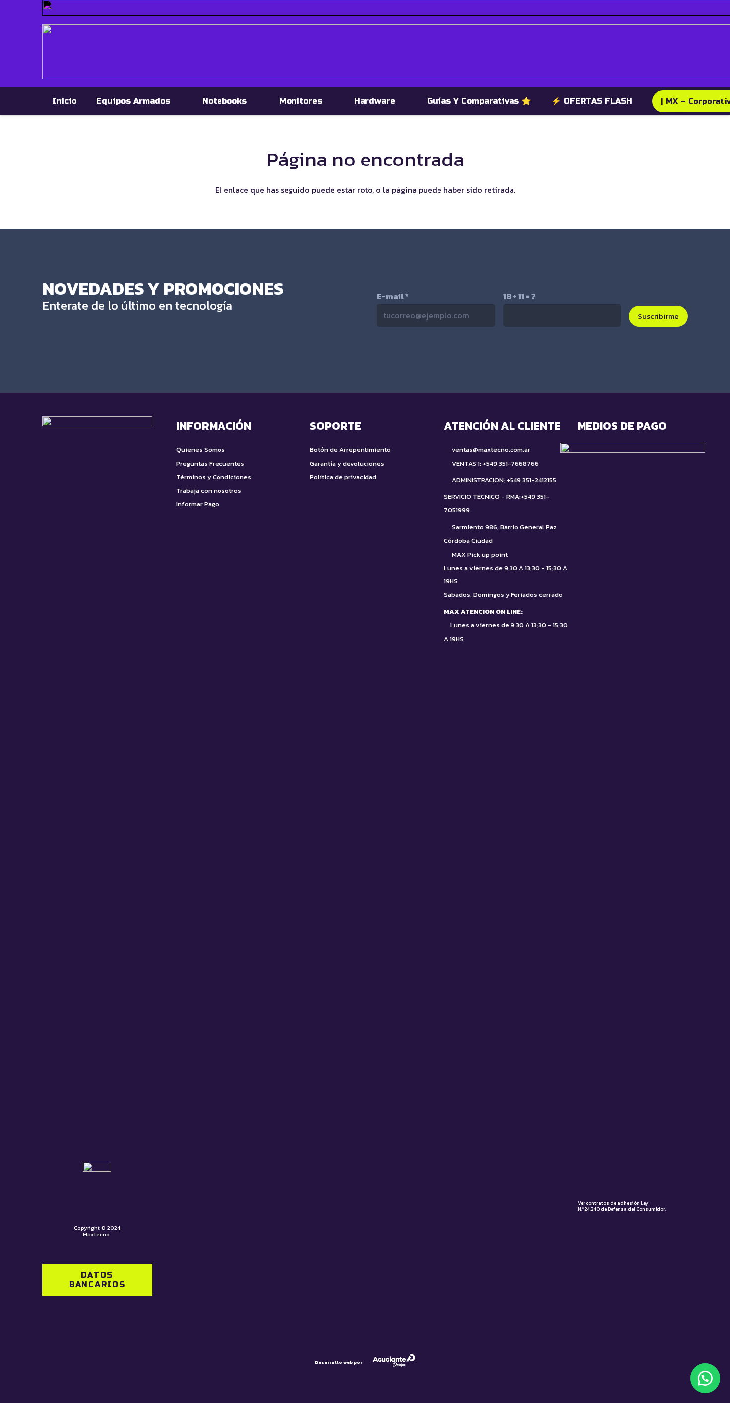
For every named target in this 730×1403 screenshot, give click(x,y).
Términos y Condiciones (213, 477)
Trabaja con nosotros (208, 490)
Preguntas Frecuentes (210, 463)
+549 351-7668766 (511, 463)
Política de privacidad (343, 477)
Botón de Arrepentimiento (350, 449)
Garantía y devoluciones (347, 463)
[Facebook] (491, 358)
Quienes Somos (200, 449)
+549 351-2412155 (531, 480)
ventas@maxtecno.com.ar (491, 449)
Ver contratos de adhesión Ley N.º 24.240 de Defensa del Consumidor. (622, 1206)
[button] (705, 1378)
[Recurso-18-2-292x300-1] (632, 815)
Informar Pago (197, 504)
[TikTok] (407, 358)
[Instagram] (449, 359)
